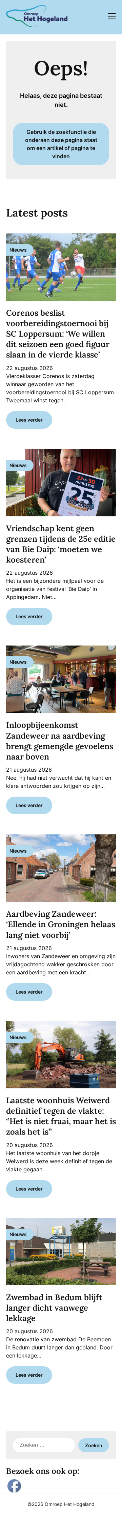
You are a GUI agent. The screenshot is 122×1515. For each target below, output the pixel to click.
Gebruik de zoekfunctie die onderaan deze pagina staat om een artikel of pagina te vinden (61, 144)
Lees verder (29, 420)
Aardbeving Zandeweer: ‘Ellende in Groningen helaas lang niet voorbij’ (60, 924)
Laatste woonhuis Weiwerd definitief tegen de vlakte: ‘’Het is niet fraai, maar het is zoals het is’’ (61, 1116)
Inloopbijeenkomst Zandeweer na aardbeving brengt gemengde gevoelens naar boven (59, 741)
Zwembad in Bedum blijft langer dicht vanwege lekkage (54, 1307)
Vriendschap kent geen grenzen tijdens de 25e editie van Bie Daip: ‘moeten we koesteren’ (61, 544)
